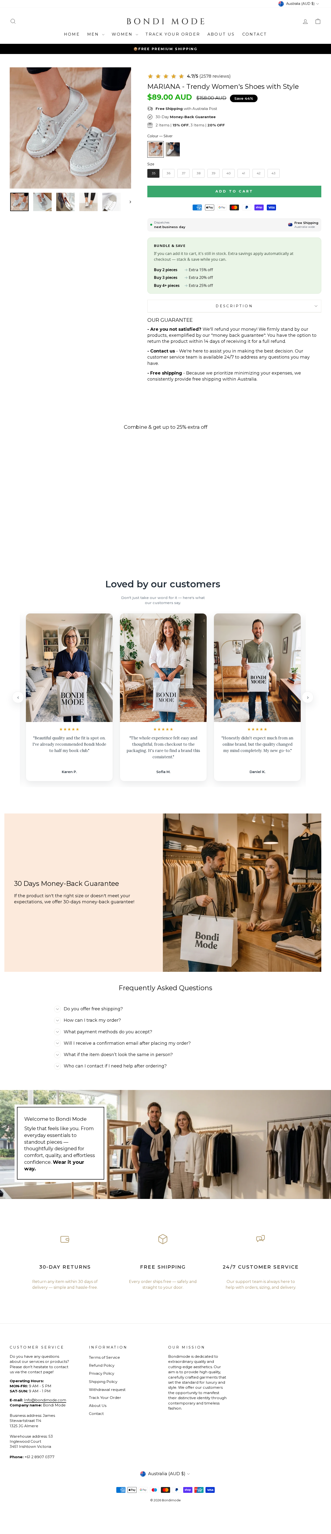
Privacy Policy (101, 1373)
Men (94, 34)
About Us (221, 34)
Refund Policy (101, 1365)
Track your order (172, 34)
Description (234, 306)
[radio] (155, 149)
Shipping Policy (103, 1381)
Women (123, 34)
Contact (254, 34)
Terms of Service (104, 1357)
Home (72, 34)
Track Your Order (105, 1397)
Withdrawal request (107, 1389)
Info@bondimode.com (45, 1400)
